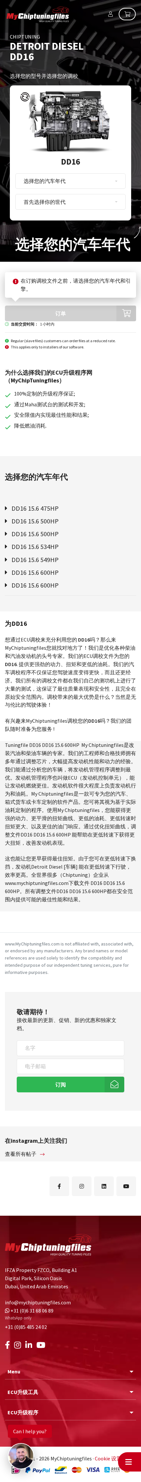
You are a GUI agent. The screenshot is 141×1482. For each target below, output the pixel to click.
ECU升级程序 (23, 1412)
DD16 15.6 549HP (34, 560)
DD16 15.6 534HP (34, 546)
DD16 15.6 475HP (34, 508)
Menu (14, 1371)
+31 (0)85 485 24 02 (26, 1327)
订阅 (60, 1084)
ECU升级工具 (23, 1392)
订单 (60, 313)
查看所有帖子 (21, 1154)
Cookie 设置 (108, 1458)
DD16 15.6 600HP (34, 572)
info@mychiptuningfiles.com (38, 1302)
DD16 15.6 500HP (34, 521)
